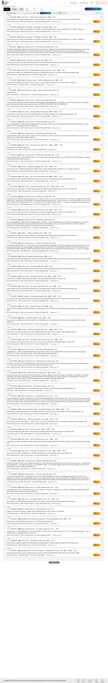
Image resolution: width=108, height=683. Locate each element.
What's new (85, 3)
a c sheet (33, 13)
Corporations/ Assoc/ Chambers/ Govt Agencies (32, 519)
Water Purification (24, 296)
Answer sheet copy (12, 92)
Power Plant (23, 60)
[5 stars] (23, 13)
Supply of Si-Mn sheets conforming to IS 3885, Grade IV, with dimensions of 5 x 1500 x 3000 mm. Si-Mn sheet (35, 511)
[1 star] (17, 13)
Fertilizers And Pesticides (26, 27)
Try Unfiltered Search (45, 13)
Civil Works (23, 233)
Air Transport (23, 256)
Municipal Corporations (26, 386)
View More (54, 562)
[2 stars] (18, 13)
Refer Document (15, 21)
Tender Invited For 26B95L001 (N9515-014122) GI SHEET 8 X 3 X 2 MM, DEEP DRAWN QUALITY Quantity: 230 (36, 278)
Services (74, 3)
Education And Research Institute (28, 80)
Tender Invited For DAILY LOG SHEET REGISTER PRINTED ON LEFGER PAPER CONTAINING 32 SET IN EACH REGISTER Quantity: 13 (43, 62)
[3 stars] (20, 13)
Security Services (24, 17)
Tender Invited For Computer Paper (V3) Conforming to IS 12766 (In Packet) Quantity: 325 (30, 521)
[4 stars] (21, 13)
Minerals (22, 318)
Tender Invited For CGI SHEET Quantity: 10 (18, 147)
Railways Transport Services (27, 47)
